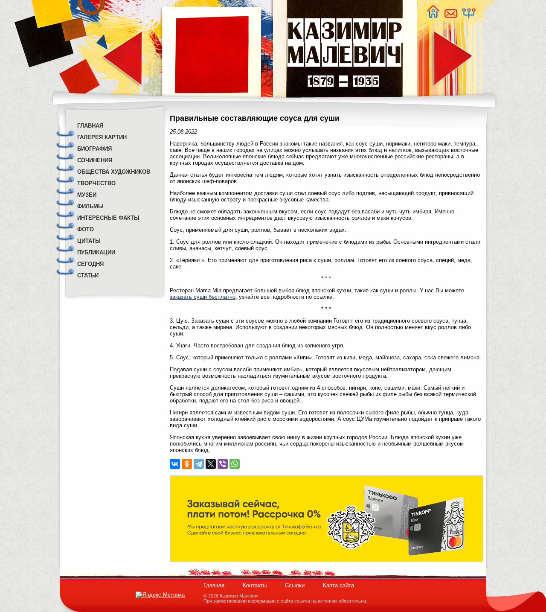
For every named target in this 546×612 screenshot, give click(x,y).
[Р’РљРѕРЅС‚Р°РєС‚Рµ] (175, 464)
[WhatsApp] (234, 464)
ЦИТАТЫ (89, 241)
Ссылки (295, 585)
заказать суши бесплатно (202, 297)
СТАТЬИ (88, 275)
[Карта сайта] (468, 16)
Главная (213, 585)
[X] (211, 464)
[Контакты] (450, 16)
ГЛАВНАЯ (90, 125)
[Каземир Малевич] (344, 102)
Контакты (255, 585)
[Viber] (223, 464)
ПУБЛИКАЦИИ (96, 252)
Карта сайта (338, 585)
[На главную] (433, 16)
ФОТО (85, 229)
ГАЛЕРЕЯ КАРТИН (102, 137)
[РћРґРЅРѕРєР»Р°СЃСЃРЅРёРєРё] (187, 464)
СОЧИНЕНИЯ (94, 160)
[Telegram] (199, 464)
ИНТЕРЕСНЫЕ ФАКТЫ (108, 218)
